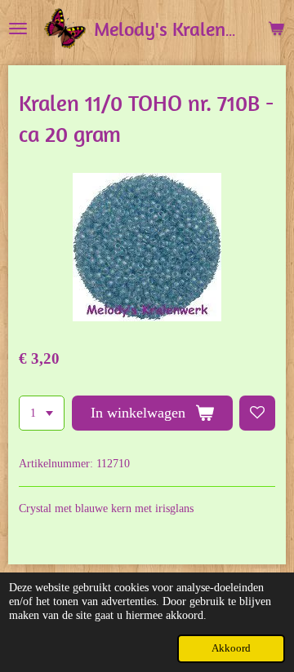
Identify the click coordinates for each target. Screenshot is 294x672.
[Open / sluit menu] (18, 28)
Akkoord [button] (231, 648)
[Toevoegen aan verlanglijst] (257, 413)
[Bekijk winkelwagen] (276, 28)
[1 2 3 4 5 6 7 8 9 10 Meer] (42, 413)
